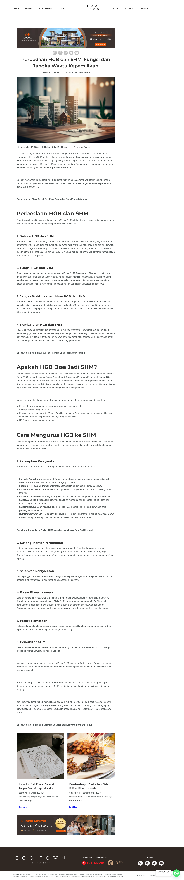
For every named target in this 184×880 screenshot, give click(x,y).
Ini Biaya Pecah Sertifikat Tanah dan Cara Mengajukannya (58, 199)
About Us (130, 8)
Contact (144, 8)
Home (17, 8)
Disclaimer (153, 875)
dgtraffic (73, 793)
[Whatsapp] (176, 873)
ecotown (23, 793)
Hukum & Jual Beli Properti (77, 72)
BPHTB (42, 514)
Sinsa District (46, 8)
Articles (116, 8)
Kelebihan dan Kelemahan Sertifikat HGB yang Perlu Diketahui (60, 725)
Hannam (29, 8)
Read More (23, 807)
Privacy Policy (141, 875)
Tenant (61, 8)
